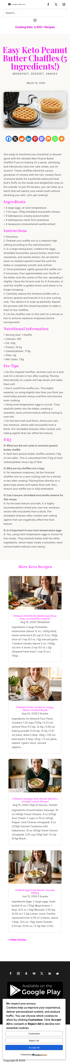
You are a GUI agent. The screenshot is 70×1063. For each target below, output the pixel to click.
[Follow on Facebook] (48, 4)
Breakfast (21, 73)
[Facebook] (9, 139)
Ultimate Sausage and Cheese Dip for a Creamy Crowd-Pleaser (35, 800)
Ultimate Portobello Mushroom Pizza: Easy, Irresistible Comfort (35, 617)
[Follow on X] (56, 4)
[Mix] (48, 139)
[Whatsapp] (55, 139)
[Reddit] (22, 139)
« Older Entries (17, 939)
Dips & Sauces (38, 804)
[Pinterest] (35, 139)
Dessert (37, 73)
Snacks (52, 73)
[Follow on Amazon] (26, 973)
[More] (62, 139)
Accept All (34, 1047)
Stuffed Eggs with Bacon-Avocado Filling (35, 892)
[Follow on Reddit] (57, 973)
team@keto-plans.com (18, 4)
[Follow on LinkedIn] (49, 973)
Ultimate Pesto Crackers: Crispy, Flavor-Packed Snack (35, 709)
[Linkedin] (28, 139)
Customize (34, 1033)
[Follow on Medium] (34, 973)
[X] (15, 139)
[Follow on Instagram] (64, 4)
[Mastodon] (42, 139)
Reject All (34, 1040)
